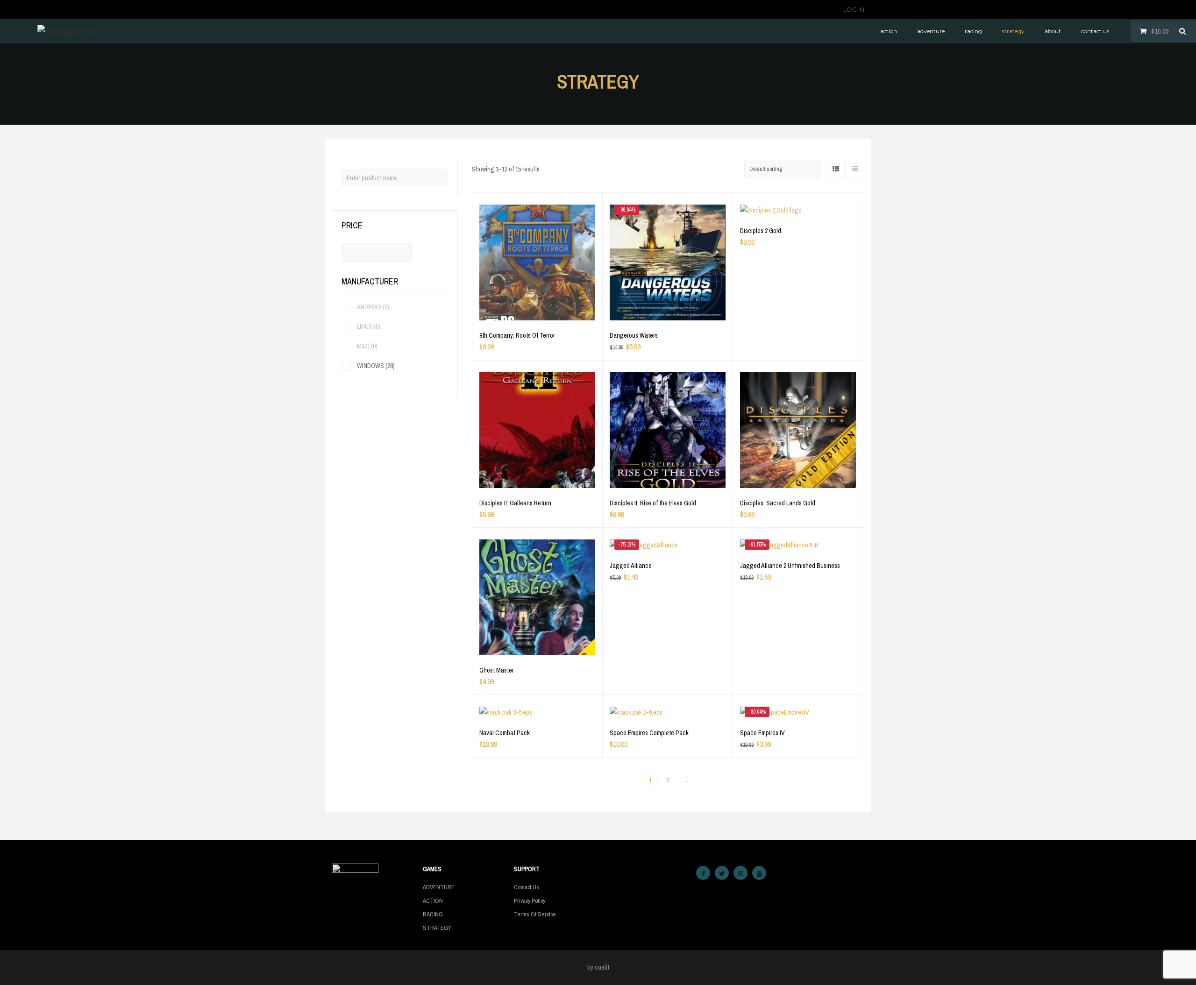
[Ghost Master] (537, 597)
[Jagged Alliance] (668, 545)
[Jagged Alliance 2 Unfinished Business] (798, 545)
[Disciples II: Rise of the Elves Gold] (668, 430)
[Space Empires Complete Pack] (668, 712)
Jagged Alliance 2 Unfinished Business (790, 565)
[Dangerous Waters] (668, 262)
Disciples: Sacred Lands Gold (777, 503)
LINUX (368, 326)
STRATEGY (437, 928)
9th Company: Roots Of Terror (517, 335)
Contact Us (526, 887)
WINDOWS (376, 365)
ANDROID (373, 307)
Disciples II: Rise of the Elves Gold (653, 503)
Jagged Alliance (631, 565)
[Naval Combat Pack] (537, 712)
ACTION (433, 901)
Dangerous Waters (634, 335)
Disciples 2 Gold (760, 231)
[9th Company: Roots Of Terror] (537, 262)
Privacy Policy (529, 901)
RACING (433, 914)
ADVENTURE (439, 887)
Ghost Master (496, 670)
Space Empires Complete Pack (649, 733)
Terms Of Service (535, 914)
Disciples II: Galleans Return (515, 503)
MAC (367, 346)
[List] (854, 169)
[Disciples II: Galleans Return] (537, 430)
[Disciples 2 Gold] (798, 210)
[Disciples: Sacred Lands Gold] (798, 430)
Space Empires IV (762, 733)
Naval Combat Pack (504, 733)
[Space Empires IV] (798, 712)
